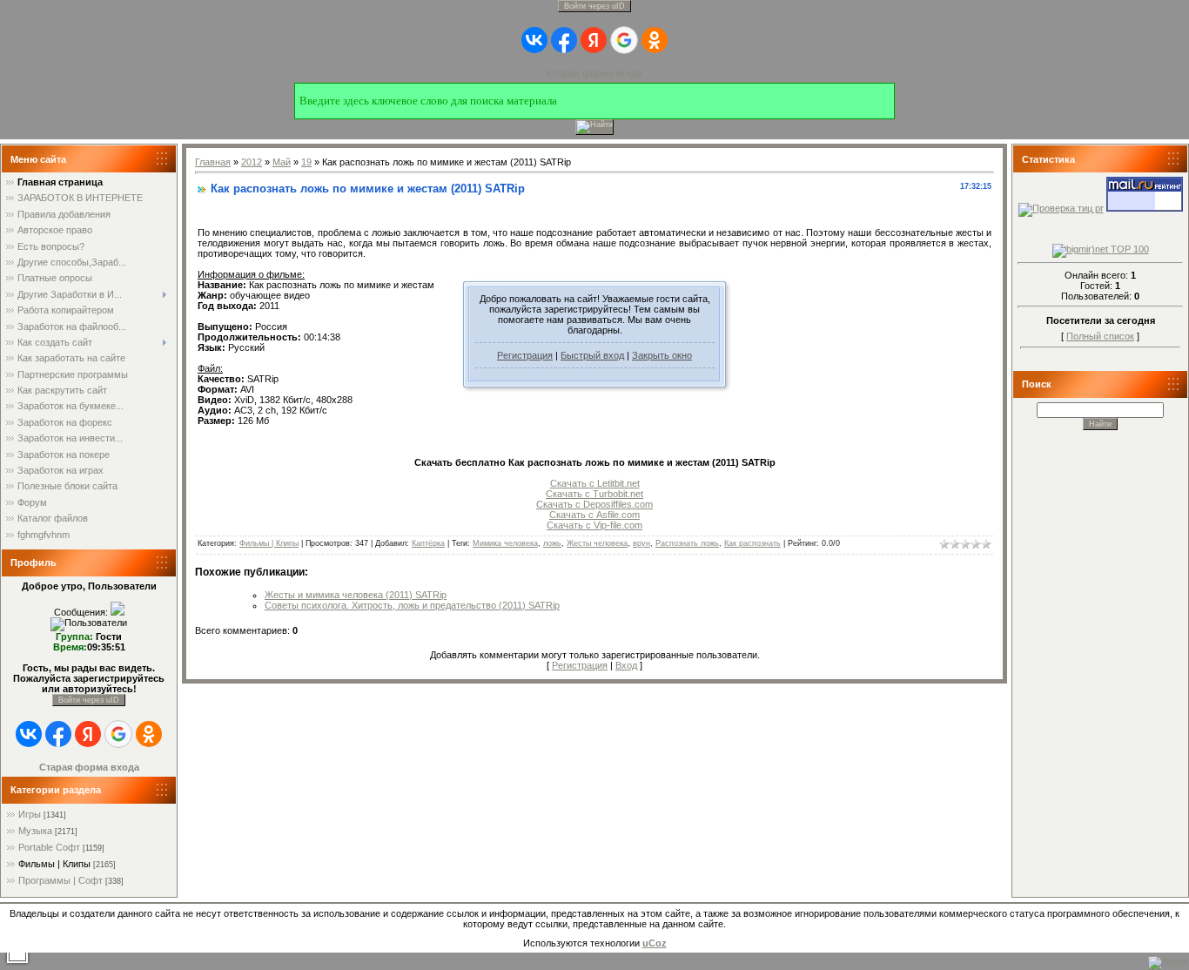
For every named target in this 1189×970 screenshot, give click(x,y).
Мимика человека (505, 543)
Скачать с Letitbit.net (595, 483)
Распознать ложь (687, 543)
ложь (552, 543)
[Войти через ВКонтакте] (534, 40)
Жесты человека (597, 543)
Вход (626, 665)
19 (306, 162)
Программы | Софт (60, 880)
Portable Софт (49, 847)
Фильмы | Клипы (54, 864)
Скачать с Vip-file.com (594, 525)
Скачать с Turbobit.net (594, 493)
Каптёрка (428, 543)
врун (641, 543)
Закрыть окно (662, 355)
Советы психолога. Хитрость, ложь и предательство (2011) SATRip (412, 605)
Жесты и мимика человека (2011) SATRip (356, 594)
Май (281, 162)
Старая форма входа (594, 73)
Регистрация (525, 355)
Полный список (1100, 336)
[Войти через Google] (624, 40)
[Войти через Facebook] (564, 40)
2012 (251, 162)
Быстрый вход (592, 355)
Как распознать (752, 543)
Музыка (35, 830)
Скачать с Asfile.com (594, 514)
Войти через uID (594, 6)
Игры (29, 814)
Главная (213, 162)
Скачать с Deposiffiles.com (594, 504)
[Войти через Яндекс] (594, 40)
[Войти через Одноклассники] (655, 40)
